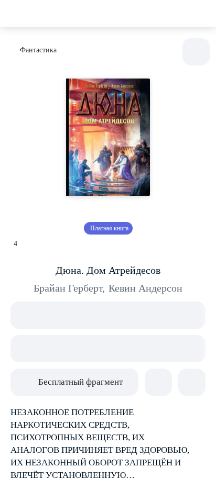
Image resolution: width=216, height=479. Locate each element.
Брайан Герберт (69, 288)
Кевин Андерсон (145, 288)
